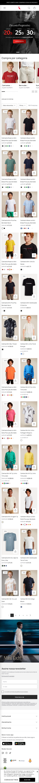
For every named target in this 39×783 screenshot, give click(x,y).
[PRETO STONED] (23, 228)
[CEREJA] (21, 397)
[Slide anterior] (3, 32)
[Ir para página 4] (8, 91)
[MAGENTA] (28, 397)
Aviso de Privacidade (25, 776)
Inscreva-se (19, 697)
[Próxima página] (30, 615)
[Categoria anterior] (33, 91)
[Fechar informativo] (37, 2)
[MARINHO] (9, 146)
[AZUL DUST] (2, 565)
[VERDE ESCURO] (6, 146)
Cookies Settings (11, 780)
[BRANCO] (4, 146)
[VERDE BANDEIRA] (23, 397)
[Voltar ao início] (32, 228)
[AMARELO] (9, 269)
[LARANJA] (11, 269)
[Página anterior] (8, 615)
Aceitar (27, 780)
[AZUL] (21, 228)
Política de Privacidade (8, 676)
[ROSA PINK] (8, 269)
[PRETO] (2, 146)
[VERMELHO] (24, 228)
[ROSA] (26, 228)
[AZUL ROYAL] (28, 228)
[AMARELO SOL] (26, 397)
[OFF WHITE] (21, 565)
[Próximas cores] (13, 146)
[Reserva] (19, 7)
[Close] (37, 771)
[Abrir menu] (4, 8)
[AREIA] (2, 522)
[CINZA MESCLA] (11, 146)
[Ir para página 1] (3, 91)
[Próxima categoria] (36, 91)
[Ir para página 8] (13, 91)
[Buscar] (29, 8)
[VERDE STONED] (8, 146)
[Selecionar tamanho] (15, 132)
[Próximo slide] (35, 32)
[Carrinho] (34, 8)
